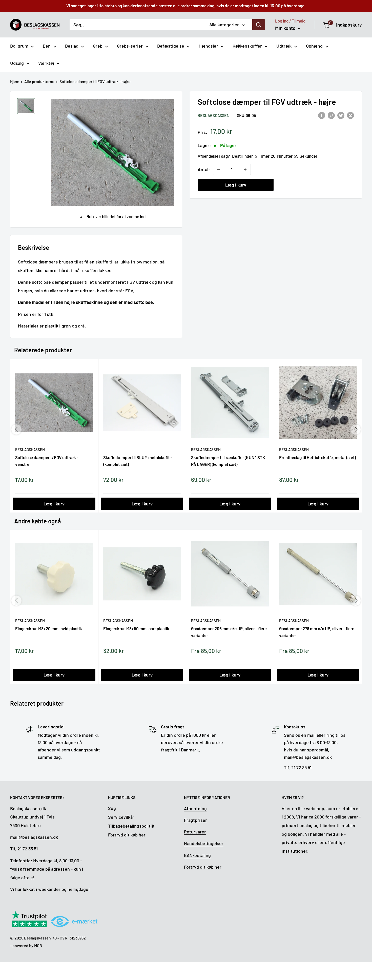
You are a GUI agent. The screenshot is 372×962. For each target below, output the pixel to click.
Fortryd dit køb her (127, 834)
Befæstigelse (170, 46)
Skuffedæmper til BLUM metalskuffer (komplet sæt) (137, 460)
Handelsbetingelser (203, 843)
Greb (97, 46)
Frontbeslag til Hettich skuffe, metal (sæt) (317, 457)
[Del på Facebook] (321, 115)
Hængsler (208, 46)
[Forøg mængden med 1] (245, 169)
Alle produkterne (39, 81)
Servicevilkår (121, 817)
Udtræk (284, 46)
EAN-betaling (197, 855)
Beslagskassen (214, 115)
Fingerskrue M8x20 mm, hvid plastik (48, 628)
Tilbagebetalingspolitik (131, 826)
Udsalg (17, 63)
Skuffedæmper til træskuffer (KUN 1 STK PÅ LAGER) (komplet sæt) (228, 460)
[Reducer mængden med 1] (218, 169)
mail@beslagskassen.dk (34, 837)
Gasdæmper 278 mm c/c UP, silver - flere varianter (316, 632)
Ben (47, 46)
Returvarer (195, 831)
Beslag (71, 46)
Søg (112, 808)
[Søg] (258, 24)
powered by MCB (27, 945)
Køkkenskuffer (247, 46)
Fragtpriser (195, 820)
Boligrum (19, 46)
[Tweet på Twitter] (340, 115)
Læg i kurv (235, 185)
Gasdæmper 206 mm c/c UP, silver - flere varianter (229, 632)
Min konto (286, 28)
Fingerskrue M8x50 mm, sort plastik (136, 628)
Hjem (14, 81)
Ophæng (314, 46)
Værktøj (46, 63)
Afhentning (195, 808)
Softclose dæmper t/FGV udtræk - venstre (46, 460)
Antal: (204, 169)
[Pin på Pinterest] (331, 115)
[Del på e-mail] (350, 115)
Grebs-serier (130, 46)
